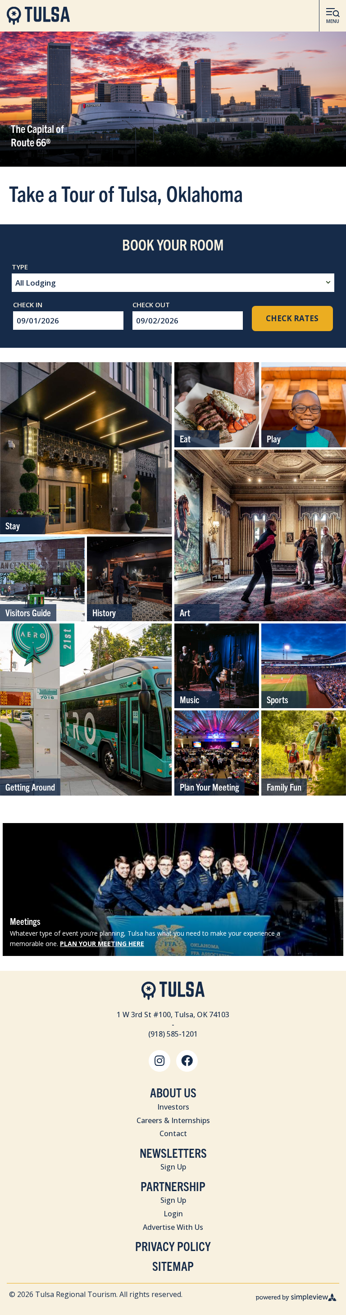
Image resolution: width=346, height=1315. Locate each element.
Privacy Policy (173, 1245)
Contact (173, 1133)
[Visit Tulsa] (38, 16)
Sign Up (173, 1167)
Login (173, 1214)
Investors (173, 1107)
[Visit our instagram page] (159, 1061)
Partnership (173, 1185)
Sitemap (173, 1265)
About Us (173, 1092)
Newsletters (173, 1152)
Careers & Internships (173, 1120)
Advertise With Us (173, 1227)
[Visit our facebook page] (187, 1061)
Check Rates (292, 318)
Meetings (25, 921)
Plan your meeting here (102, 943)
